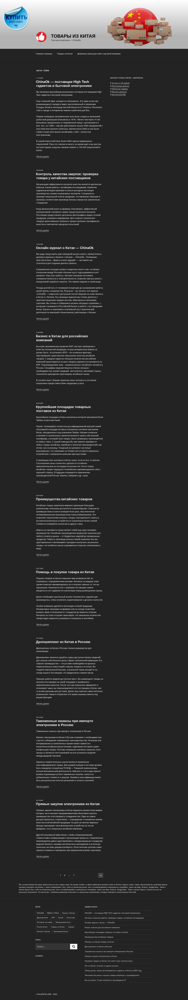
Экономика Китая (60, 931)
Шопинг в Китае (43, 931)
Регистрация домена (120, 86)
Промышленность (63, 922)
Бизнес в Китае (68, 913)
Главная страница (44, 53)
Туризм (71, 926)
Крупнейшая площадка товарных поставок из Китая (63, 408)
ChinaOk (40, 913)
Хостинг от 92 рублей (121, 83)
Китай (60, 917)
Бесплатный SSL (119, 94)
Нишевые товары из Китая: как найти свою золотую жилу (108, 961)
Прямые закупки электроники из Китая (68, 803)
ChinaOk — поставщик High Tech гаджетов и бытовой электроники (64, 83)
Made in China (53, 913)
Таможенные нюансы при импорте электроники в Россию (64, 722)
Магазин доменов (119, 91)
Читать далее (42, 156)
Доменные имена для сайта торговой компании (99, 53)
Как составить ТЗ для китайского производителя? (105, 980)
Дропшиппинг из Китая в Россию (63, 641)
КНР (53, 917)
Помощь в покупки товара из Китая (65, 571)
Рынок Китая (42, 926)
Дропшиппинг (42, 917)
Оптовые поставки (44, 922)
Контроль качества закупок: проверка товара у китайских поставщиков (67, 175)
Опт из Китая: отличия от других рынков (101, 965)
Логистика (71, 917)
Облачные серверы (120, 88)
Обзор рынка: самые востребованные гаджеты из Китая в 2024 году (113, 970)
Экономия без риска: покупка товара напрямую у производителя (112, 975)
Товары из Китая (73, 35)
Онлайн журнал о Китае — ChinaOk (64, 247)
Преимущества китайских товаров (64, 499)
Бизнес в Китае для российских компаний (62, 338)
